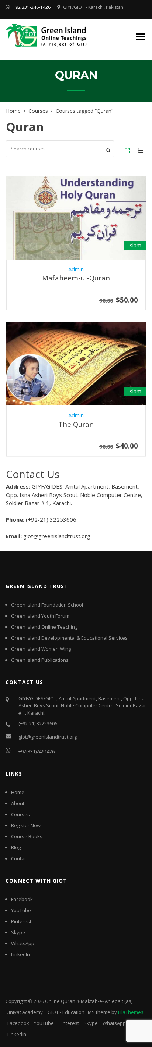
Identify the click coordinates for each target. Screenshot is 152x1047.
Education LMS (78, 1012)
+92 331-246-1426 (32, 7)
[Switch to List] (140, 151)
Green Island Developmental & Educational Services (69, 638)
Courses (20, 814)
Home (17, 792)
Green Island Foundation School (47, 604)
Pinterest (21, 921)
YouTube (21, 910)
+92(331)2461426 (36, 751)
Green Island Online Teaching (44, 626)
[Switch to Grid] (127, 151)
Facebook (22, 899)
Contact (19, 858)
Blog (16, 847)
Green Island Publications (40, 660)
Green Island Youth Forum (40, 615)
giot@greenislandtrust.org (47, 736)
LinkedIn (20, 954)
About (17, 803)
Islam (134, 245)
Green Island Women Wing (41, 649)
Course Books (26, 836)
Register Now (26, 825)
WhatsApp (22, 943)
